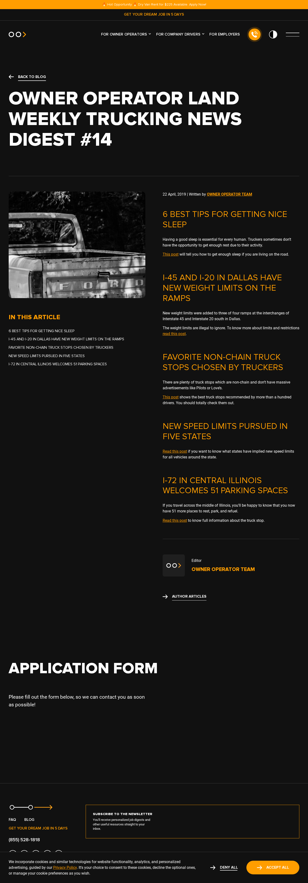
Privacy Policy (65, 867)
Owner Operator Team (229, 194)
